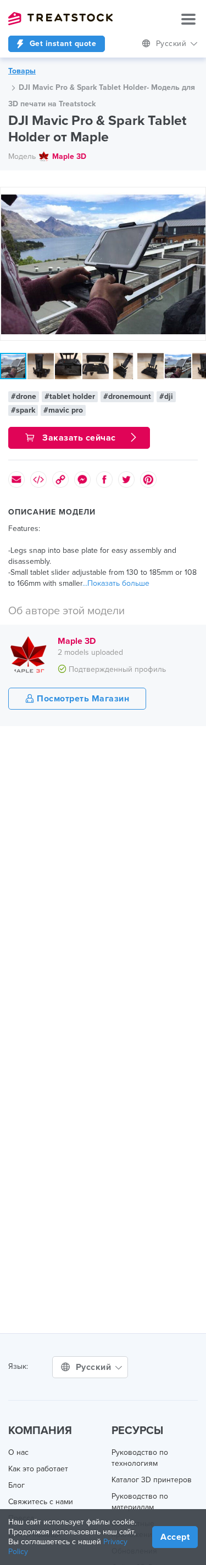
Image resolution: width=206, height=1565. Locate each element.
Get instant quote (61, 43)
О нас (18, 1452)
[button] (195, 197)
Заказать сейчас (79, 437)
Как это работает (38, 1468)
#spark (23, 410)
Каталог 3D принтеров (152, 1479)
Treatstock (60, 18)
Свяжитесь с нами (40, 1501)
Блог (16, 1485)
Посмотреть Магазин (82, 698)
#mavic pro (63, 410)
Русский (172, 43)
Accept (175, 1537)
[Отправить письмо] (16, 479)
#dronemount (127, 396)
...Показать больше (115, 583)
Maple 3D (69, 156)
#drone (23, 396)
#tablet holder (69, 396)
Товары (22, 71)
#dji (166, 396)
